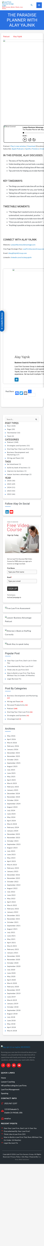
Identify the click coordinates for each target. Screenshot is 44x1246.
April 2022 (11, 902)
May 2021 (11, 939)
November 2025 (13, 756)
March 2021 (12, 946)
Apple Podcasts (18, 149)
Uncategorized (13, 719)
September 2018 (14, 1010)
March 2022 (12, 905)
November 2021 (13, 919)
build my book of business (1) (18, 468)
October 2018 (12, 1007)
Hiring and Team (13, 701)
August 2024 (12, 807)
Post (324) (11, 426)
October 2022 (12, 882)
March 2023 (12, 865)
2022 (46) (11, 494)
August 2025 (12, 766)
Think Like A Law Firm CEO (18, 670)
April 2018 (11, 1027)
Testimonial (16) (13, 433)
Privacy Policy (15, 1157)
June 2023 (11, 854)
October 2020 (12, 963)
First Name (11, 568)
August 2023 (12, 848)
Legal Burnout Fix (14, 679)
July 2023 (11, 851)
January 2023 (12, 871)
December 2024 (13, 793)
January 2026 (12, 749)
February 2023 (13, 868)
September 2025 (14, 763)
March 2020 (12, 983)
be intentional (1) (14, 464)
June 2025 (11, 773)
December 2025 (13, 753)
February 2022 (13, 909)
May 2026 (11, 736)
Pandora (35, 149)
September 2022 (14, 885)
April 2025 (11, 780)
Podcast (6, 36)
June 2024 (11, 814)
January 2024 (12, 831)
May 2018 (11, 1024)
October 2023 (12, 841)
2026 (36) (11, 481)
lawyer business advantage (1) (19, 474)
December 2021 (13, 915)
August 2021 (12, 929)
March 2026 (12, 743)
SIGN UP (12, 588)
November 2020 (13, 959)
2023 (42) (11, 491)
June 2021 (11, 936)
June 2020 (11, 973)
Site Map (25, 1157)
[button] (31, 5)
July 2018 (11, 1017)
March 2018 (12, 1031)
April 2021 (11, 942)
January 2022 (12, 912)
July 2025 (11, 770)
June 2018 (11, 1020)
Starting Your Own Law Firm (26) (20, 449)
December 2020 (13, 956)
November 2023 (13, 837)
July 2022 (11, 892)
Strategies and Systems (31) (18, 445)
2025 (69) (11, 484)
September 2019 (14, 993)
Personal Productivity (16, 705)
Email (9, 577)
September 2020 (14, 966)
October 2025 (12, 760)
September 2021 (14, 926)
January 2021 (12, 953)
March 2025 (12, 783)
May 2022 (11, 898)
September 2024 (14, 804)
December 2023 (13, 834)
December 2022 (13, 875)
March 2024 (12, 824)
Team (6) (10, 436)
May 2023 (11, 858)
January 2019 (12, 1003)
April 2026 (11, 739)
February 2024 (13, 827)
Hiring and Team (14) (15, 458)
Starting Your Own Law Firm (18, 712)
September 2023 (14, 844)
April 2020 (11, 980)
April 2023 (11, 861)
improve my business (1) (17, 471)
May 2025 (11, 776)
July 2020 (11, 970)
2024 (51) (11, 487)
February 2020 (13, 987)
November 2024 (13, 797)
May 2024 (11, 817)
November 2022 (13, 878)
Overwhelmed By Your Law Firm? (20, 666)
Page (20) (11, 429)
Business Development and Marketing (22, 696)
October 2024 (12, 800)
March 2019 (12, 1000)
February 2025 (13, 787)
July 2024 (11, 810)
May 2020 (11, 976)
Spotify (28, 149)
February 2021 (13, 949)
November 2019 (13, 990)
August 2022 (12, 888)
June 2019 (11, 997)
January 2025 (12, 790)
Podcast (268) (12, 442)
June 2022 (11, 895)
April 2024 (11, 821)
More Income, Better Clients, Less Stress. (12, 7)
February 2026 (13, 746)
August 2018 (12, 1014)
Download (31, 146)
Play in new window (18, 146)
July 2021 (11, 932)
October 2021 (12, 922)
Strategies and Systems (16, 715)
